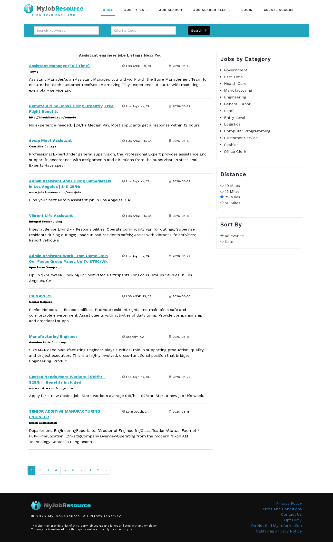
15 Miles (232, 191)
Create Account (280, 10)
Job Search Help (210, 10)
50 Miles (232, 203)
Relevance (234, 235)
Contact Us (291, 514)
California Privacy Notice (279, 531)
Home (108, 10)
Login (247, 10)
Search (197, 30)
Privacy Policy (289, 503)
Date (229, 241)
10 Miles (232, 185)
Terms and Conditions (281, 509)
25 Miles (232, 197)
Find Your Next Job (54, 14)
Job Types (135, 10)
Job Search (170, 10)
